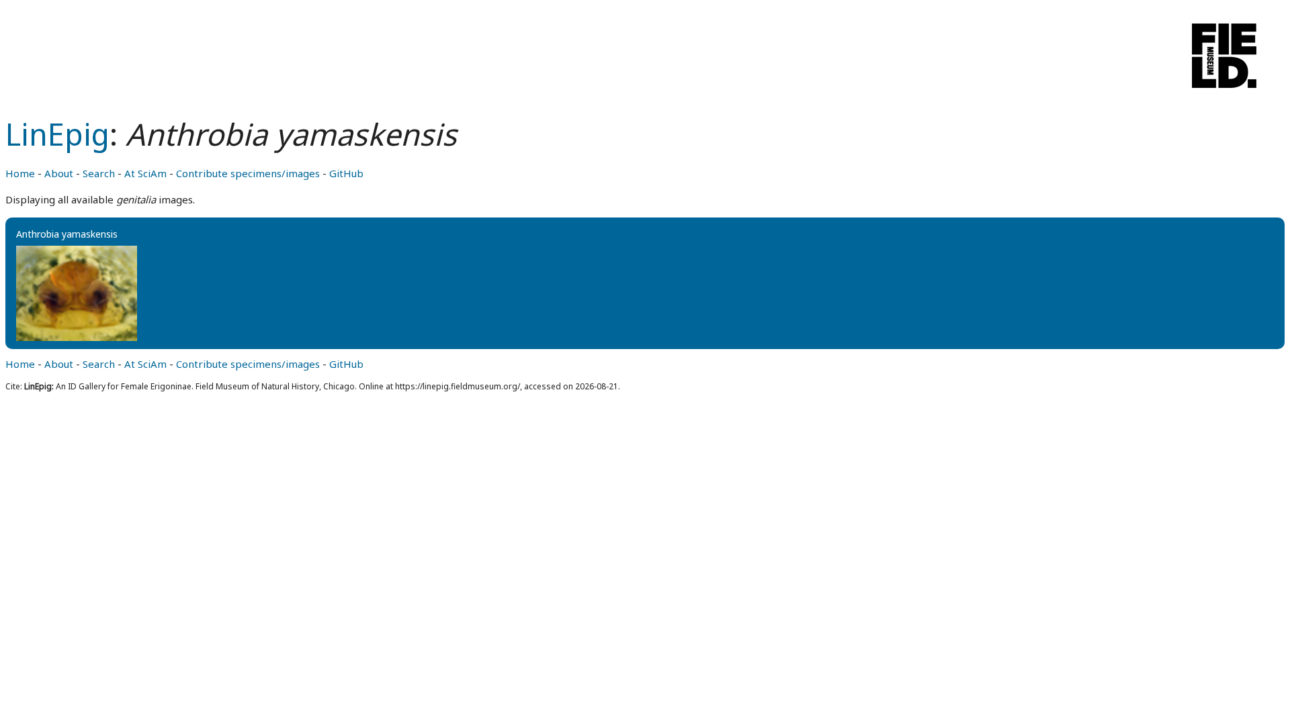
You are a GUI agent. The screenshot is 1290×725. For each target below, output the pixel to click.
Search (99, 173)
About (58, 173)
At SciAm (145, 173)
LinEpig (57, 133)
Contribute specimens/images (248, 173)
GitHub (346, 173)
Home (20, 173)
